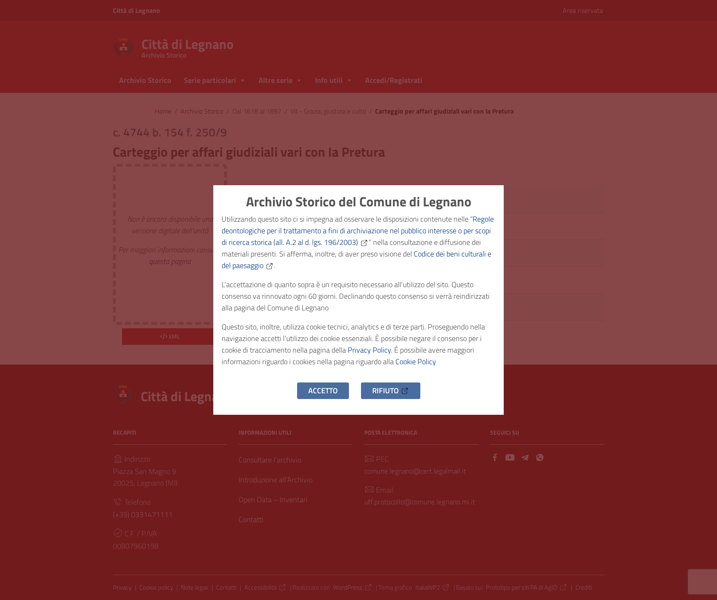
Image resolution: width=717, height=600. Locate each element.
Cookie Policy (415, 361)
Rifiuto (385, 390)
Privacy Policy (369, 350)
